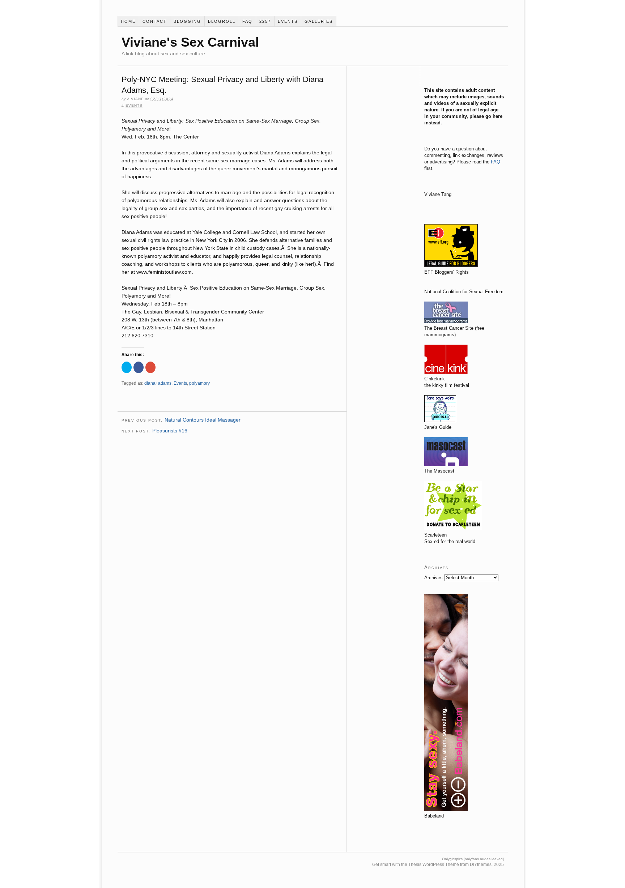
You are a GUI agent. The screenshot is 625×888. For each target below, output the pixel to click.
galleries (319, 21)
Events (288, 21)
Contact (155, 21)
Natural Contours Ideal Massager (203, 420)
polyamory (199, 383)
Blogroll (221, 21)
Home (128, 21)
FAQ (247, 21)
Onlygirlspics (452, 859)
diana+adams (157, 383)
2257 (265, 21)
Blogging (187, 21)
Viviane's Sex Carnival (190, 42)
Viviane (135, 99)
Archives (433, 577)
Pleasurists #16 (169, 431)
